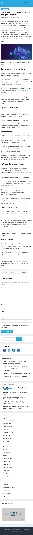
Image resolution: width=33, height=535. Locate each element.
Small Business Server (9, 487)
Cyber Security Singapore (13, 269)
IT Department (7, 461)
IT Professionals (7, 467)
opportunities (24, 244)
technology (19, 88)
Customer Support (8, 432)
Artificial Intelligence (8, 421)
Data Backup (6, 441)
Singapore (5, 484)
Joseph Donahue (7, 388)
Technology (5, 9)
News (4, 482)
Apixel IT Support (19, 531)
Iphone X (5, 455)
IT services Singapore (14, 272)
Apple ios (5, 418)
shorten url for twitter (8, 402)
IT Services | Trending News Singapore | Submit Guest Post (18, 529)
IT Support (6, 473)
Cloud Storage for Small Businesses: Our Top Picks (16, 373)
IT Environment (7, 464)
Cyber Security (7, 438)
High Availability (7, 453)
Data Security (6, 444)
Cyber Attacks (6, 435)
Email (3, 311)
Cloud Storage (7, 429)
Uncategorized (7, 493)
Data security (25, 269)
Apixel (3, 269)
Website (3, 318)
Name (3, 304)
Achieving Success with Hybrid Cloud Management (16, 366)
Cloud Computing (7, 426)
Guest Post (6, 450)
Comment (4, 287)
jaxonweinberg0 (7, 397)
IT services (4, 272)
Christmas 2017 (7, 423)
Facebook (5, 447)
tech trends (11, 39)
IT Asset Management (9, 458)
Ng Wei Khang (4, 17)
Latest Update (7, 476)
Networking (6, 479)
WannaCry (5, 496)
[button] (27, 3)
